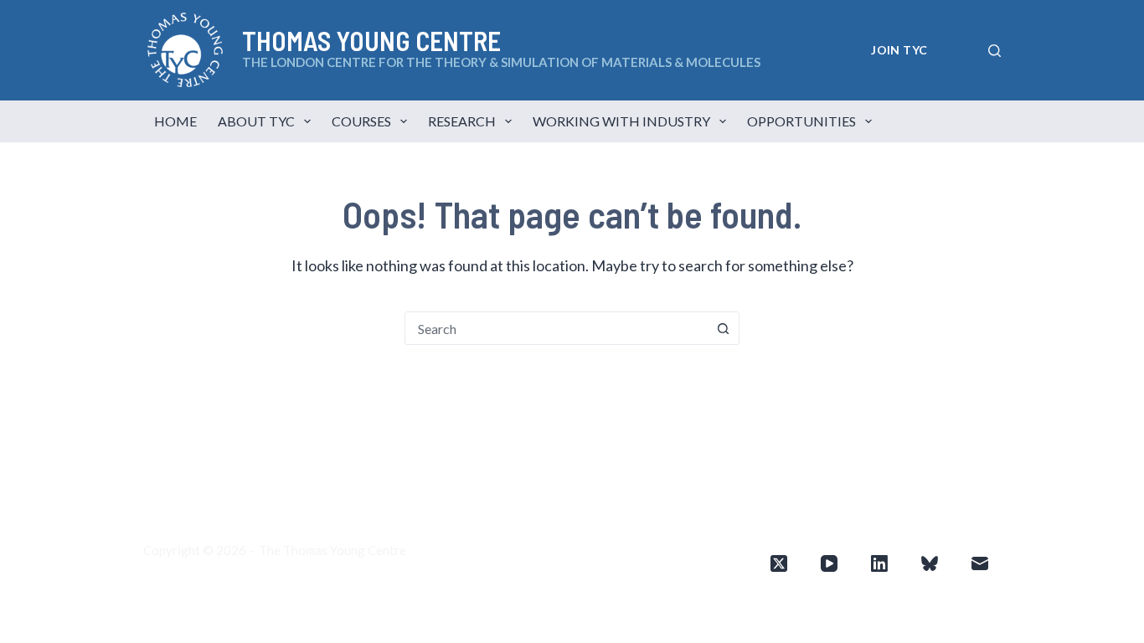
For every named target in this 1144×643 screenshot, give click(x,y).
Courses (361, 121)
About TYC (256, 121)
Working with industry (621, 121)
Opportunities (801, 121)
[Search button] (723, 328)
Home (175, 121)
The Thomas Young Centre (332, 550)
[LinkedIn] (879, 563)
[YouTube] (829, 563)
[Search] (994, 50)
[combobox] (556, 328)
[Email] (980, 563)
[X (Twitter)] (779, 563)
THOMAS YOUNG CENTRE (371, 40)
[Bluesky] (930, 563)
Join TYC (899, 50)
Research (462, 121)
